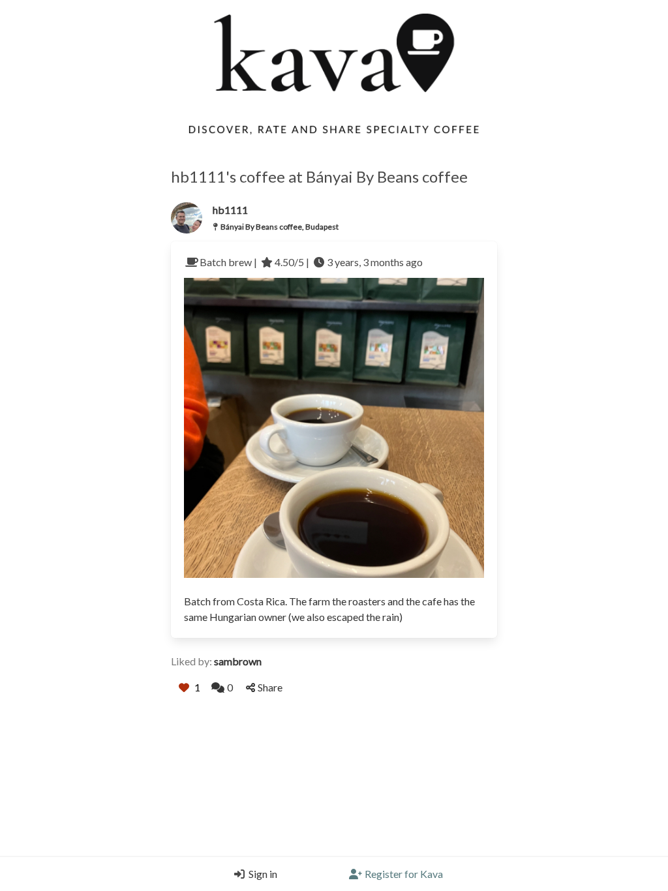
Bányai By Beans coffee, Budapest (279, 227)
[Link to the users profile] (186, 218)
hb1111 (230, 210)
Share (270, 687)
